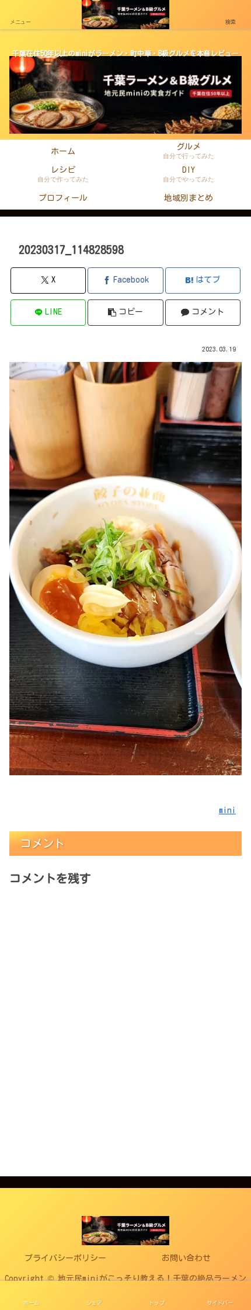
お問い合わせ (186, 1258)
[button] (125, 312)
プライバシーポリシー (65, 1258)
